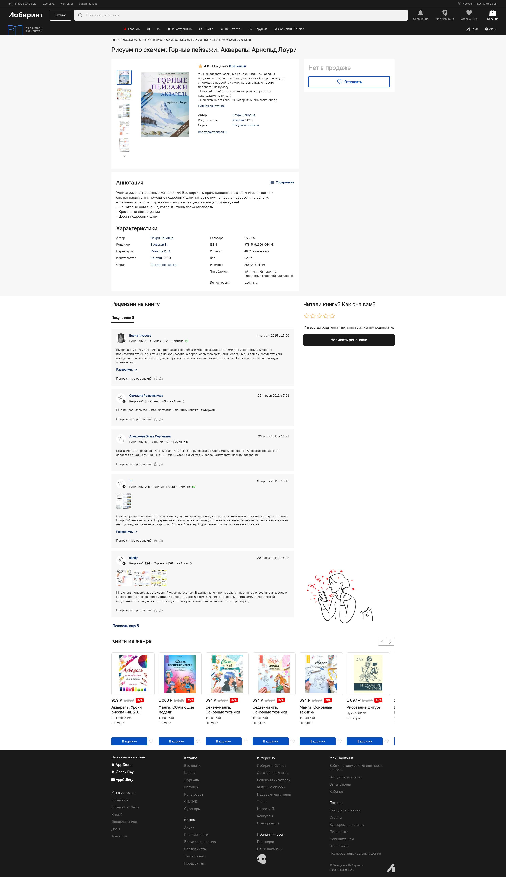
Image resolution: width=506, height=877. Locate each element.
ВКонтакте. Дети (125, 807)
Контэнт (238, 120)
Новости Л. (266, 809)
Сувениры (192, 809)
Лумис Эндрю (357, 713)
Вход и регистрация (346, 777)
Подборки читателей (274, 794)
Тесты (261, 801)
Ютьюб (117, 814)
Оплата (336, 817)
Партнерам (266, 842)
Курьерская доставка (347, 824)
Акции (493, 29)
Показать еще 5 (126, 626)
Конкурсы (265, 816)
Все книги (192, 765)
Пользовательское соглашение (355, 853)
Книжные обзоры (271, 787)
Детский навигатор (272, 772)
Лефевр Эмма (121, 718)
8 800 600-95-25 (342, 870)
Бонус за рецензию (200, 842)
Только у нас (194, 856)
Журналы (192, 780)
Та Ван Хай (166, 718)
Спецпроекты (268, 823)
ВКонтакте (120, 800)
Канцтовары (234, 29)
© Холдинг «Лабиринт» (346, 865)
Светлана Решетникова (146, 395)
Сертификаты (195, 849)
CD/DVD (190, 801)
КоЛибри (353, 718)
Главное (134, 29)
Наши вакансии (269, 849)
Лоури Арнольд (243, 115)
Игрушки (260, 29)
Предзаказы (194, 863)
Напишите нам (342, 839)
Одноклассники (124, 821)
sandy (133, 558)
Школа (208, 29)
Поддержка (339, 832)
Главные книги (196, 834)
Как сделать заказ (345, 810)
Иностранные (182, 29)
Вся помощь (339, 846)
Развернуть (124, 369)
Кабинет (336, 791)
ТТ (131, 481)
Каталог (60, 15)
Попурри (117, 723)
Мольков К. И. (161, 251)
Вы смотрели (340, 784)
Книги (156, 29)
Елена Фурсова (140, 335)
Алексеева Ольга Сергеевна (150, 436)
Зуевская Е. (159, 244)
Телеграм (119, 836)
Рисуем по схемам (245, 125)
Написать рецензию (348, 340)
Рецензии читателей (274, 780)
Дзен (115, 829)
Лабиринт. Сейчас (291, 29)
